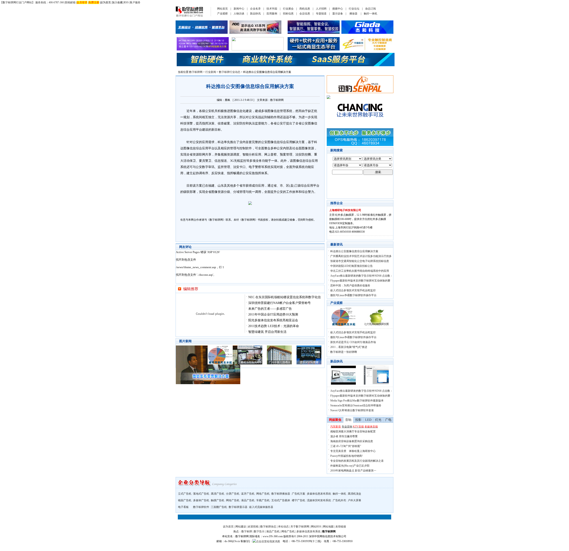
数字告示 (259, 531)
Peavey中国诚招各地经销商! (346, 455)
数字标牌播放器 (280, 493)
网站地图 (328, 526)
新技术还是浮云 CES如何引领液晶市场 (353, 342)
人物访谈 (239, 13)
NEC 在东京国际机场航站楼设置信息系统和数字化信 (284, 297)
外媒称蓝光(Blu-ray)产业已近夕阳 (349, 465)
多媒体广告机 (201, 500)
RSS (126, 2)
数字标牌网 (195, 72)
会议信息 (304, 13)
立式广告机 (184, 493)
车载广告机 (263, 500)
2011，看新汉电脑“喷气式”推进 (348, 347)
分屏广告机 (232, 493)
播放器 (353, 13)
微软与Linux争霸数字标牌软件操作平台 (353, 295)
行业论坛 (354, 8)
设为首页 (105, 2)
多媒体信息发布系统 (319, 493)
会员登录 (82, 2)
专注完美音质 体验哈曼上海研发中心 (353, 451)
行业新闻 (210, 72)
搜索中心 (337, 8)
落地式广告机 (201, 493)
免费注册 (93, 2)
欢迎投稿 (253, 526)
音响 (348, 419)
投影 (358, 419)
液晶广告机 (247, 500)
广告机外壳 (339, 500)
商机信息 (304, 8)
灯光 (378, 419)
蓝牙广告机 (247, 493)
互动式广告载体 (280, 500)
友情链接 (340, 526)
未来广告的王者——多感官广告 (270, 308)
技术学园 (271, 8)
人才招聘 (321, 8)
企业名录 (255, 8)
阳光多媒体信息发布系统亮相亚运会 (273, 320)
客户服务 (135, 2)
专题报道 (321, 13)
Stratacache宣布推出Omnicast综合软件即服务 (355, 405)
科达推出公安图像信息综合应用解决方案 (354, 251)
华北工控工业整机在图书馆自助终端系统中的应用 (359, 270)
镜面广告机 (184, 500)
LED (368, 419)
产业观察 (222, 13)
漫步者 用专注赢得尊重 (344, 436)
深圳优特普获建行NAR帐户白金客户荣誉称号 (279, 303)
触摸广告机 (217, 500)
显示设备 (337, 13)
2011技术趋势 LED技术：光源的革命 (273, 326)
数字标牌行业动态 (229, 72)
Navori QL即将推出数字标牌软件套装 (352, 410)
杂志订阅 (370, 8)
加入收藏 (117, 2)
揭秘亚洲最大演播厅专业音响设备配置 (353, 431)
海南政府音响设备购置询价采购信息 (351, 441)
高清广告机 (217, 493)
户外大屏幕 (354, 500)
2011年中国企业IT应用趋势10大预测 (273, 314)
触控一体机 (370, 13)
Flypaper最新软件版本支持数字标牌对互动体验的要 (360, 280)
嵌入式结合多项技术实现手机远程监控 (353, 290)
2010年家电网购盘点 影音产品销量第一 (353, 470)
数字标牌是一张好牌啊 (343, 351)
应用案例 (271, 13)
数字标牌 (246, 531)
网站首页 (222, 8)
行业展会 (288, 8)
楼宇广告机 (298, 500)
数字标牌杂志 (268, 526)
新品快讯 (255, 13)
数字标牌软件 (201, 507)
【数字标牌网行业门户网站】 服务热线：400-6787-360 (32, 2)
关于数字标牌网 (300, 526)
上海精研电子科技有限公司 (345, 210)
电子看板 (183, 507)
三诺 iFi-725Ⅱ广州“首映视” (345, 446)
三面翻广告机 (219, 507)
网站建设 (240, 526)
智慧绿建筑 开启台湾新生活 (267, 331)
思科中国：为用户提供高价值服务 (350, 285)
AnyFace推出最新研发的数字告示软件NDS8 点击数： (361, 275)
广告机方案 (298, 493)
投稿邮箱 (70, 2)
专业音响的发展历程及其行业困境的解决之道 (357, 460)
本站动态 (283, 526)
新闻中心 (239, 8)
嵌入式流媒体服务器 (261, 507)
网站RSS (316, 526)
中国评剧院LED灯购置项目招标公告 (351, 266)
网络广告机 (263, 493)
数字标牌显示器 (238, 507)
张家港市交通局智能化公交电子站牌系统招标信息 (359, 261)
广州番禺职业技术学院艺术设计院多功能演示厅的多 (361, 256)
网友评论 (185, 247)
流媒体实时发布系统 (319, 500)
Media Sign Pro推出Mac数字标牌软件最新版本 (357, 400)
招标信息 (288, 13)
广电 (388, 419)
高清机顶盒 (354, 493)
